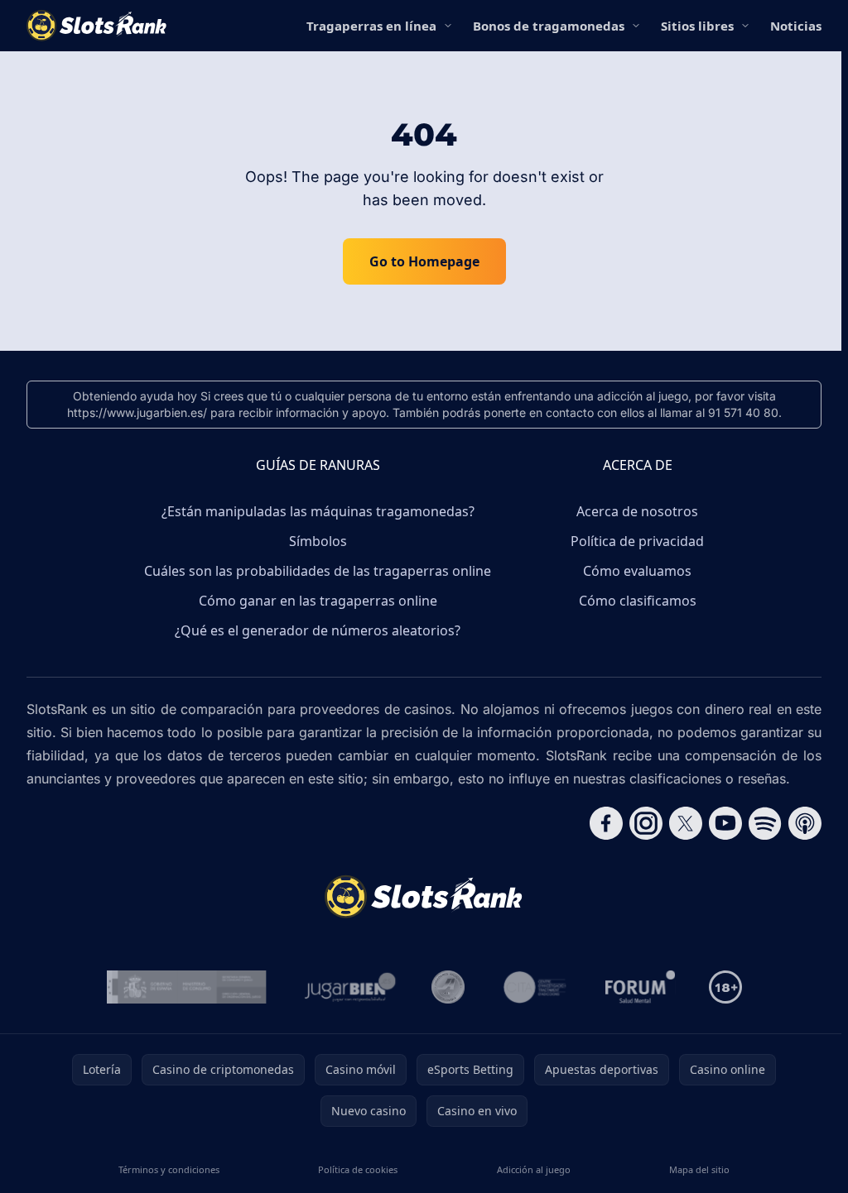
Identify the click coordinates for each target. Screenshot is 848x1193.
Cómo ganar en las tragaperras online (318, 601)
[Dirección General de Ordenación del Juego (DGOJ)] (187, 987)
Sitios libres (697, 25)
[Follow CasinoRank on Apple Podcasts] (805, 823)
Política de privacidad (637, 541)
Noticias (796, 25)
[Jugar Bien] (349, 987)
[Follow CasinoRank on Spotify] (765, 823)
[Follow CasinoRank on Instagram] (645, 823)
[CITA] (535, 987)
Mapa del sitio (699, 1169)
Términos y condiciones (168, 1169)
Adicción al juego (534, 1169)
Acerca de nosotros (637, 511)
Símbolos (318, 541)
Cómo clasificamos (637, 601)
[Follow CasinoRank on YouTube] (725, 823)
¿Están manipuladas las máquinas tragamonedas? (318, 511)
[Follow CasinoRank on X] (685, 823)
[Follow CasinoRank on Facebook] (606, 823)
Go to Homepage (424, 261)
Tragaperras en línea (371, 25)
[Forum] (640, 987)
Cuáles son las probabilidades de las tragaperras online (317, 571)
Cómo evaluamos (637, 571)
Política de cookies (358, 1169)
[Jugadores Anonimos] (448, 987)
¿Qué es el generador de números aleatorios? (317, 630)
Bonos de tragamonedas (548, 25)
